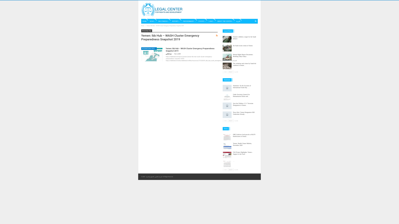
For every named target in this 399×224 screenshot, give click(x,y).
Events (201, 21)
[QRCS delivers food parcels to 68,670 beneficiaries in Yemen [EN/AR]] (227, 137)
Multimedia (163, 21)
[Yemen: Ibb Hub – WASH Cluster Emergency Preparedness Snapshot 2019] (152, 54)
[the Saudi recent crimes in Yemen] (227, 48)
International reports (149, 48)
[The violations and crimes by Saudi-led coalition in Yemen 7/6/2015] (227, 66)
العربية (238, 21)
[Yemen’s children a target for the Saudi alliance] (227, 39)
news (152, 21)
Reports (175, 21)
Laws (211, 21)
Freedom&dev (188, 21)
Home (144, 21)
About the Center (224, 21)
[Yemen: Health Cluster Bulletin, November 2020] (227, 146)
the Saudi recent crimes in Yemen (243, 45)
